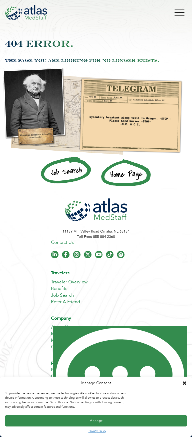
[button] (184, 383)
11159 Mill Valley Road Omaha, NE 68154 (96, 231)
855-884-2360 (104, 236)
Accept (96, 420)
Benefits (59, 288)
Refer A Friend (65, 302)
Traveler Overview (69, 282)
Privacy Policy (97, 431)
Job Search (62, 295)
